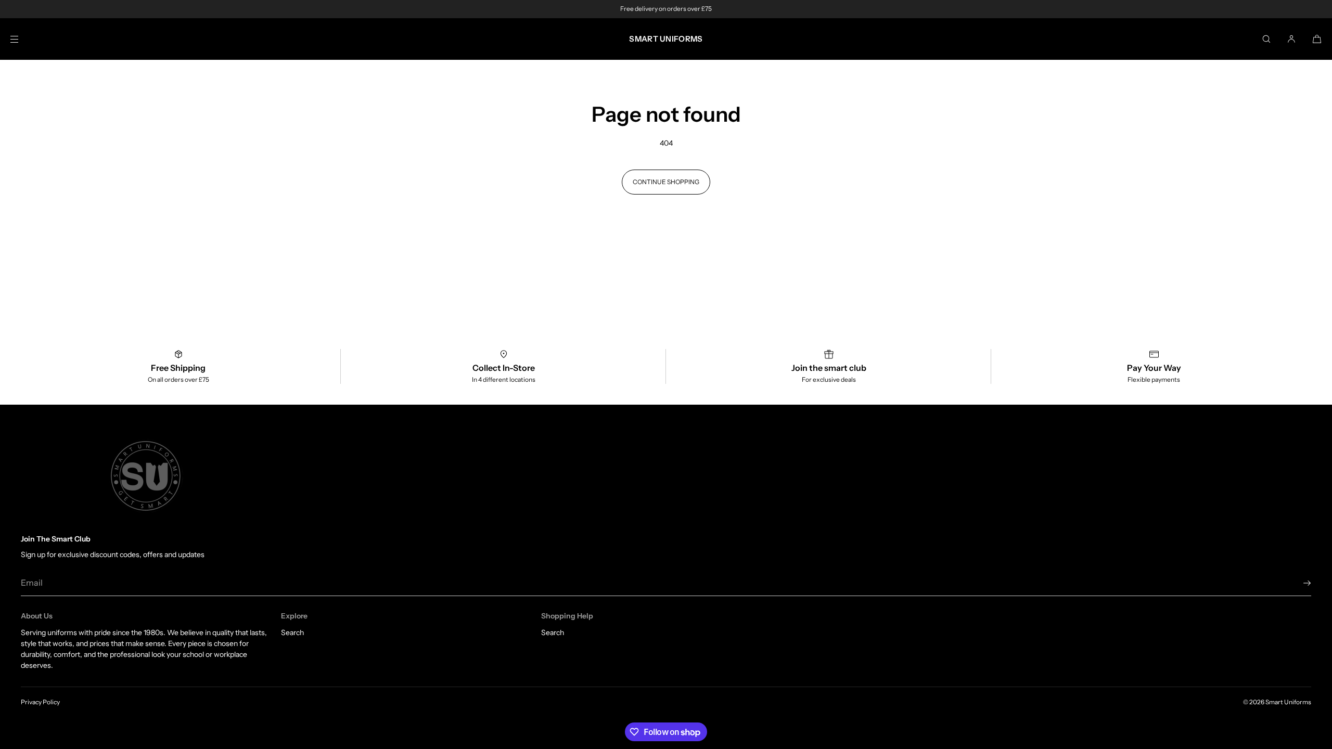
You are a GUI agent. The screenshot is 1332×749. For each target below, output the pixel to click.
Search (292, 632)
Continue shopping (666, 182)
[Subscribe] (1298, 583)
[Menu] (22, 38)
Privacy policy (40, 702)
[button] (1266, 38)
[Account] (1291, 38)
